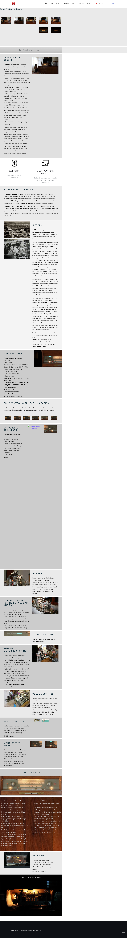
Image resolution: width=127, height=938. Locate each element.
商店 (73, 3)
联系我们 (81, 3)
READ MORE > (14, 177)
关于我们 (89, 3)
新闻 (52, 3)
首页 (46, 3)
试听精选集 (66, 3)
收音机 (57, 3)
